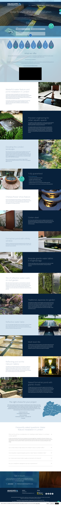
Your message (18, 31)
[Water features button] (10, 47)
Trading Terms (31, 500)
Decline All (52, 503)
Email (32, 27)
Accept (57, 503)
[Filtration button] (45, 47)
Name (17, 27)
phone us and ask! (34, 65)
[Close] (59, 503)
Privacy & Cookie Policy (25, 500)
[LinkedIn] (46, 494)
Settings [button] (48, 503)
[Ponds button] (21, 47)
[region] (10, 45)
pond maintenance (12, 156)
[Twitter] (50, 494)
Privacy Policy (38, 503)
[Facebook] (48, 494)
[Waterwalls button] (15, 47)
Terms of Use (19, 500)
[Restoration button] (39, 47)
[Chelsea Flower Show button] (51, 47)
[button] (43, 5)
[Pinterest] (52, 494)
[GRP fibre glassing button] (33, 47)
